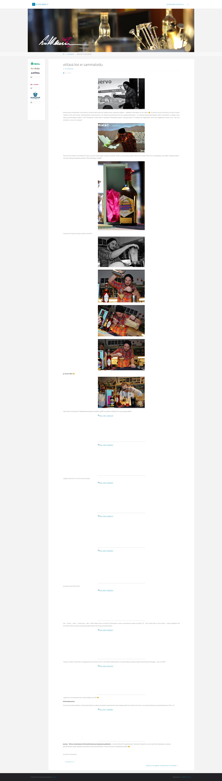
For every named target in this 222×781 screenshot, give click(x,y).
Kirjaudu (54, 777)
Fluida (181, 777)
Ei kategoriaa (70, 54)
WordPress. (188, 777)
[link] (188, 4)
